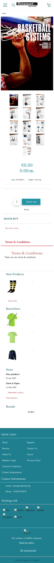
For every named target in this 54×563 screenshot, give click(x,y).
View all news (12, 398)
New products (13, 374)
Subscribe (12, 301)
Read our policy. (27, 543)
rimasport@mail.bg (21, 486)
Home (4, 13)
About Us (6, 454)
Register (30, 442)
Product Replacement (12, 472)
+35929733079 (19, 491)
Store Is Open (13, 383)
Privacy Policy (34, 460)
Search (30, 454)
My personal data (28, 550)
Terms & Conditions (17, 241)
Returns (5, 448)
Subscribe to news (16, 393)
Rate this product (12, 228)
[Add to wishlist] (48, 194)
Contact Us (32, 448)
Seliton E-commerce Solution (27, 560)
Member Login (9, 460)
